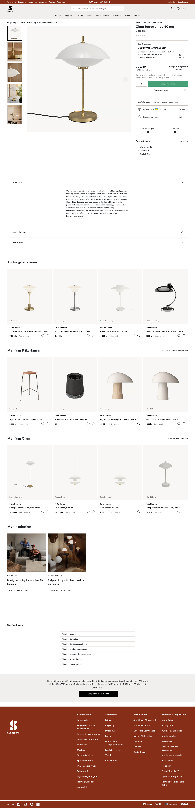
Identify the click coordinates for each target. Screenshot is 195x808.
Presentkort (111, 760)
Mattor (89, 15)
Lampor (21, 22)
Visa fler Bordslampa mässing (74, 644)
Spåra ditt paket (85, 760)
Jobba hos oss (140, 752)
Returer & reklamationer (89, 734)
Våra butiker (171, 2)
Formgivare (33, 2)
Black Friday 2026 (170, 771)
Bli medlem (182, 56)
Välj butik (181, 117)
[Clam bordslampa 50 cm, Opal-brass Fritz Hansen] (79, 79)
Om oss (137, 747)
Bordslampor (32, 22)
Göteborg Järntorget (144, 731)
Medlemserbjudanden (172, 755)
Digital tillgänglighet (87, 776)
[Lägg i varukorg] (47, 335)
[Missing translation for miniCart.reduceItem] (137, 84)
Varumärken (11, 2)
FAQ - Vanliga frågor (87, 766)
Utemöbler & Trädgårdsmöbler (114, 743)
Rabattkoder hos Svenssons (170, 748)
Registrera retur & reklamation (86, 727)
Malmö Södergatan (143, 736)
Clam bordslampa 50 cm (50, 23)
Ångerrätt (82, 787)
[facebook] (18, 804)
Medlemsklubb (169, 736)
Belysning (68, 15)
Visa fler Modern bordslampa (74, 649)
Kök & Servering (103, 15)
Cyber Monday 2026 (172, 776)
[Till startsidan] (10, 8)
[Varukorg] (184, 8)
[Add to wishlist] (43, 335)
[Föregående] (33, 79)
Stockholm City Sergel (144, 720)
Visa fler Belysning (70, 639)
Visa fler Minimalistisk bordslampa (76, 654)
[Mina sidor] (172, 8)
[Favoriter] (178, 8)
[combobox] (97, 8)
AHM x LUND (141, 23)
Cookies (81, 750)
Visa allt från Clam (176, 439)
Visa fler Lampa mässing (72, 664)
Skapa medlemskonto (98, 694)
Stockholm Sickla (142, 725)
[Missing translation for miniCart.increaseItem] (145, 84)
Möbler (58, 15)
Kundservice (83, 720)
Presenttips (167, 760)
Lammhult (138, 741)
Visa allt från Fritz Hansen (173, 351)
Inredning (79, 15)
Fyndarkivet (61, 2)
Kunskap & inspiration (172, 731)
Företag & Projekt (85, 782)
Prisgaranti (82, 771)
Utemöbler (117, 15)
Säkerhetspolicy (85, 755)
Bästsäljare (167, 741)
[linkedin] (38, 804)
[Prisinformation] (149, 67)
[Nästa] (125, 79)
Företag (52, 2)
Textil (127, 15)
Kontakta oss (183, 2)
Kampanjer (22, 2)
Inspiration (43, 2)
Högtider (166, 766)
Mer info (181, 109)
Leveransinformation (87, 739)
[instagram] (25, 804)
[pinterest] (31, 804)
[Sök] (74, 8)
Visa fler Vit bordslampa (72, 659)
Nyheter (136, 15)
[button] (140, 35)
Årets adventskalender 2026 (173, 783)
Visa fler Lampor (69, 634)
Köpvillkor (82, 744)
